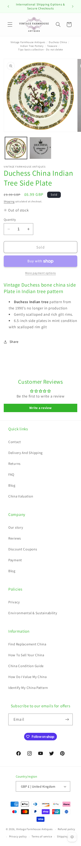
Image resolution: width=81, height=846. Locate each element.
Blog (11, 485)
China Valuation (20, 496)
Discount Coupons (22, 549)
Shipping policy (67, 836)
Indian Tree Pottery (32, 46)
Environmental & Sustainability (32, 613)
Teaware (52, 46)
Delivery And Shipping (25, 452)
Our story (15, 527)
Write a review (40, 408)
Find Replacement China (27, 644)
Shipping (9, 201)
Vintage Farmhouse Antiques (28, 42)
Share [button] (14, 341)
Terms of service (42, 836)
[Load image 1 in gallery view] (16, 148)
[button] (10, 24)
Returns (14, 463)
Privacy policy (18, 836)
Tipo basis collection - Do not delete (40, 49)
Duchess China (58, 42)
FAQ (11, 474)
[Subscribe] (66, 719)
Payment (15, 560)
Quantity (10, 219)
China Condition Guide (26, 666)
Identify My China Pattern (28, 687)
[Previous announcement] (8, 6)
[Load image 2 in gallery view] (40, 148)
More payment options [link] (40, 273)
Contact (14, 442)
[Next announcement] (72, 6)
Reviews (14, 538)
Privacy (14, 602)
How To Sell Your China (26, 655)
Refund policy (66, 829)
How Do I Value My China (27, 676)
